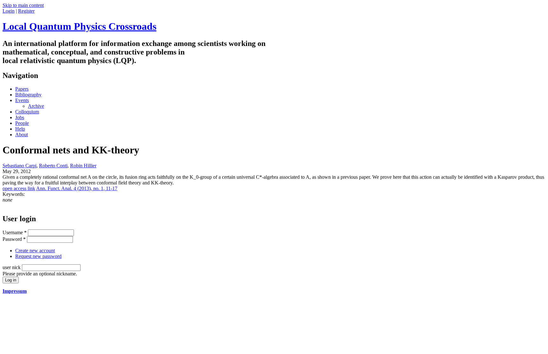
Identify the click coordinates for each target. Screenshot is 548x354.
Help (20, 129)
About (21, 134)
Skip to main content (23, 5)
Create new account (35, 250)
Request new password (38, 256)
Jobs (19, 117)
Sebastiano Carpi (19, 165)
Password (14, 239)
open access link (19, 188)
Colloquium (27, 111)
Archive (36, 106)
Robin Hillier (83, 165)
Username (15, 232)
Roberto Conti (53, 165)
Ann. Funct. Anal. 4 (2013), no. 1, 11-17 (76, 188)
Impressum (15, 291)
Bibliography (28, 94)
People (22, 123)
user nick (12, 267)
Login (9, 11)
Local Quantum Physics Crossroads (79, 26)
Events (22, 100)
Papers (22, 89)
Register (26, 11)
